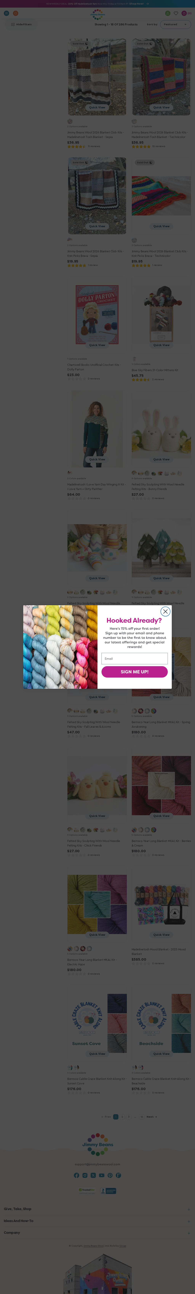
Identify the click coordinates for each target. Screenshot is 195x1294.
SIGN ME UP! (135, 672)
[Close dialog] (165, 611)
